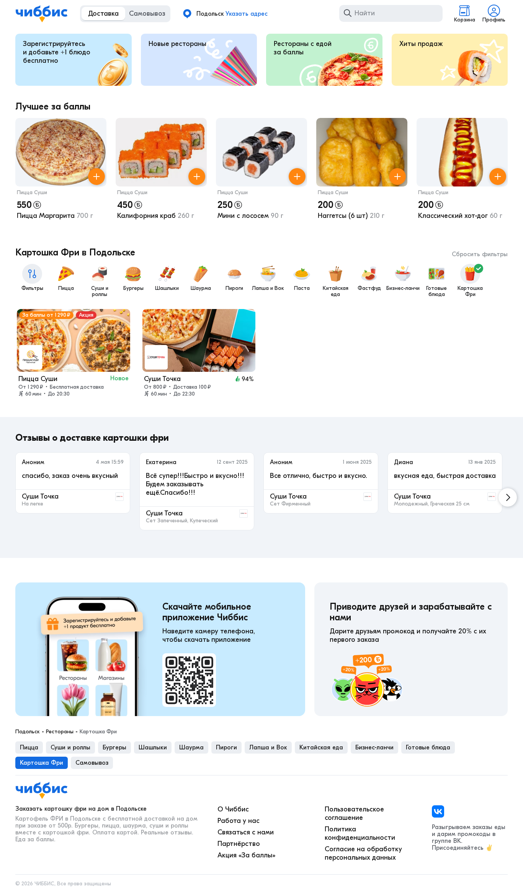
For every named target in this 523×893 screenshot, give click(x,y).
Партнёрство (238, 844)
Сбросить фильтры (480, 254)
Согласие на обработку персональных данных (363, 853)
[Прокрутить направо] (507, 497)
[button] (60, 175)
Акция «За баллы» (246, 855)
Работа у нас (238, 821)
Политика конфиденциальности (360, 833)
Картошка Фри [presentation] (41, 762)
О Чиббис (233, 809)
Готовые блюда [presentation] (428, 747)
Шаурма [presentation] (191, 747)
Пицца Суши (32, 192)
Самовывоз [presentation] (91, 762)
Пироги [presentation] (226, 747)
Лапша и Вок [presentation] (268, 747)
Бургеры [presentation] (114, 747)
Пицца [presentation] (29, 747)
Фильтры (32, 288)
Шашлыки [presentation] (153, 747)
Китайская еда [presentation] (321, 747)
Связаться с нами (245, 832)
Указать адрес (247, 13)
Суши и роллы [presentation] (70, 747)
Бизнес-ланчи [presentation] (374, 747)
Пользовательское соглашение (354, 813)
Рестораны (60, 732)
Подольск (27, 732)
